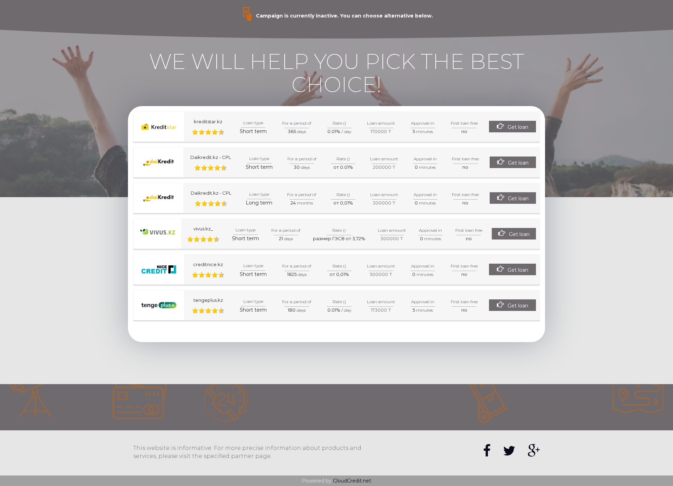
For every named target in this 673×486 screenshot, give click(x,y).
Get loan (518, 127)
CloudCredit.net (352, 481)
